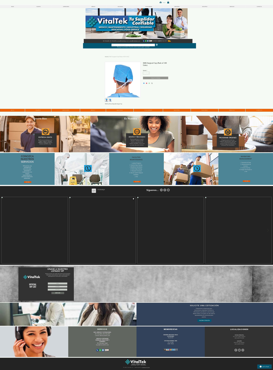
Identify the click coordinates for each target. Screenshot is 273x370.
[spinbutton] (146, 73)
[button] (168, 2)
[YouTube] (168, 190)
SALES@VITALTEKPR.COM (102, 345)
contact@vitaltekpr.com (123, 41)
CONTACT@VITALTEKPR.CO (102, 335)
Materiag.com (146, 367)
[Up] (157, 45)
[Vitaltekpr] (239, 350)
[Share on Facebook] (144, 83)
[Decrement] (144, 73)
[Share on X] (152, 83)
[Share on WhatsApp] (149, 83)
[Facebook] (164, 190)
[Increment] (148, 73)
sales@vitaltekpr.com (134, 41)
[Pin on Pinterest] (146, 83)
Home (106, 56)
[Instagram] (161, 190)
